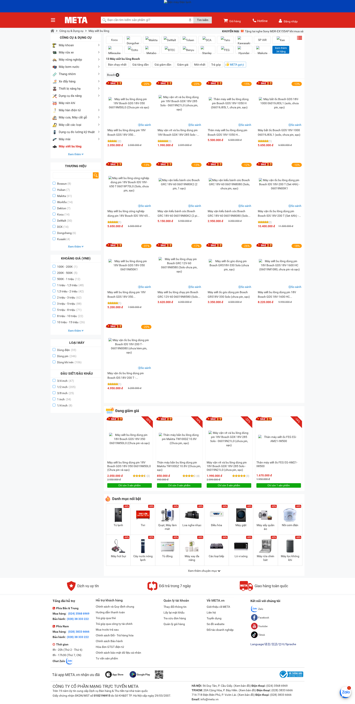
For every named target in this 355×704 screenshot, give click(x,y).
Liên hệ (211, 612)
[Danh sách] (299, 37)
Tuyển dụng (214, 618)
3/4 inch (65, 380)
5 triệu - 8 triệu (69, 309)
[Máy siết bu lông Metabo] (151, 51)
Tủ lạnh (118, 525)
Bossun (62, 183)
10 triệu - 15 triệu (71, 322)
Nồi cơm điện (290, 525)
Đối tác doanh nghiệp (220, 629)
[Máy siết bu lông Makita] (151, 40)
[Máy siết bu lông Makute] (262, 51)
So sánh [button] (146, 124)
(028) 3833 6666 (78, 631)
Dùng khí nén (69, 362)
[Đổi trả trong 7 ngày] (169, 590)
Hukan (61, 189)
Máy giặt (241, 525)
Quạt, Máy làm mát (167, 526)
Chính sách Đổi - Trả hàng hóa (115, 635)
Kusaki (61, 239)
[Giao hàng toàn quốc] (264, 590)
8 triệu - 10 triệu (70, 316)
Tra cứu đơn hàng (175, 618)
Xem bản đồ (242, 685)
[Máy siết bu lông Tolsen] (188, 40)
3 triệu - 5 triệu (69, 303)
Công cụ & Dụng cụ (71, 30)
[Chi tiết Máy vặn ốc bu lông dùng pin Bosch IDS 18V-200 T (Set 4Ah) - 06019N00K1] (279, 184)
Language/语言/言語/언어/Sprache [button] (273, 644)
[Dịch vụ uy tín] (83, 590)
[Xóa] (117, 75)
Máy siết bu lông (99, 30)
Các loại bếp (216, 556)
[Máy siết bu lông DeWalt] (170, 40)
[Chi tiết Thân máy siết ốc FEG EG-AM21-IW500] (278, 439)
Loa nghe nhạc (191, 525)
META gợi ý (237, 64)
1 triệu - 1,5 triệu (70, 285)
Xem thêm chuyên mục (203, 570)
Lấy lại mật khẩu (174, 612)
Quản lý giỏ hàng (174, 624)
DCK (60, 226)
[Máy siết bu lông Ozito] (133, 50)
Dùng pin (66, 356)
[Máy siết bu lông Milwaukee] (114, 51)
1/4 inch (64, 405)
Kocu (60, 214)
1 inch (64, 399)
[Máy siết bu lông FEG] (225, 50)
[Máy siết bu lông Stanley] (207, 51)
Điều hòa (216, 525)
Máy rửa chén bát (265, 558)
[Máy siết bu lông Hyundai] (244, 51)
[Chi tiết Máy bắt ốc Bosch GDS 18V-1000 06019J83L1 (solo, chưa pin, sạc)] (279, 103)
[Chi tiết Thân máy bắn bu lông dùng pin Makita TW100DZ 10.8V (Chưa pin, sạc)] (179, 439)
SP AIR (262, 40)
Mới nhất (199, 64)
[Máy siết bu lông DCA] (207, 40)
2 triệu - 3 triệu (69, 297)
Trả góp (216, 64)
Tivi (143, 525)
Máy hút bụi (118, 556)
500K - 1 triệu (68, 279)
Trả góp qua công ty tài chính (114, 623)
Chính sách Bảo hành (109, 641)
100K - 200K (67, 266)
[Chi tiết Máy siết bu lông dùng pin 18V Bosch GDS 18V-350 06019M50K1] (129, 265)
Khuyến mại (230, 31)
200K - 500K (67, 272)
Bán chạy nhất (117, 64)
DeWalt (61, 220)
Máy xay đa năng (192, 558)
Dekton (61, 208)
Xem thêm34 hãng (281, 49)
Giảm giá (182, 64)
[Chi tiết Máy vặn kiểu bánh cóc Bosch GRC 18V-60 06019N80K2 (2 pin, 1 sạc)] (179, 184)
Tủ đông (167, 556)
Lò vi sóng (241, 556)
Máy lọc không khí (290, 558)
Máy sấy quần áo (265, 526)
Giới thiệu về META (218, 606)
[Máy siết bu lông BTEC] (170, 50)
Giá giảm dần (162, 64)
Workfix (62, 202)
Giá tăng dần (140, 64)
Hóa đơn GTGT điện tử (110, 646)
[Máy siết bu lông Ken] (281, 40)
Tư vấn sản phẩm (107, 658)
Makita (61, 196)
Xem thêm (75, 154)
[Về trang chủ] (52, 31)
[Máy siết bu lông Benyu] (188, 50)
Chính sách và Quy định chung (115, 606)
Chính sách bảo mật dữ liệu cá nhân (118, 652)
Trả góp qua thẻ (106, 618)
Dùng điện (66, 350)
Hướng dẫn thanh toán (110, 612)
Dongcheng (64, 233)
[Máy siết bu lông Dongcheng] (133, 41)
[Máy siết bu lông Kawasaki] (244, 41)
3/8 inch (65, 393)
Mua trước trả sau (107, 629)
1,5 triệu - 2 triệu (70, 291)
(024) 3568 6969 (78, 613)
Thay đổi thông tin (175, 606)
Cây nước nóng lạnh (143, 558)
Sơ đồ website (215, 624)
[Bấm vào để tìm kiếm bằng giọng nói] (190, 20)
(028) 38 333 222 (78, 619)
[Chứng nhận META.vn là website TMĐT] (291, 678)
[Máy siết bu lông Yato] (225, 40)
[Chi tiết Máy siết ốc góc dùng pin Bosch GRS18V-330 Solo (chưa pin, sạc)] (229, 265)
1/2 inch (66, 387)
